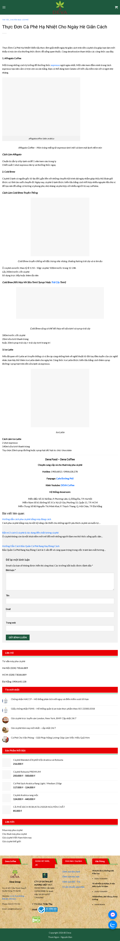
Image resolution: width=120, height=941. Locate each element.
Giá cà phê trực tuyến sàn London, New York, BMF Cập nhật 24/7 (43, 718)
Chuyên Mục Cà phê (19, 20)
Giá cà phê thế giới (11, 841)
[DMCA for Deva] (36, 919)
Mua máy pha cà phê (12, 830)
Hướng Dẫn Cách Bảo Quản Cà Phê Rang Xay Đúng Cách (30, 546)
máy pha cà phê (17, 661)
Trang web (11, 622)
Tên (7, 595)
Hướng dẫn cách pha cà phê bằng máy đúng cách (26, 519)
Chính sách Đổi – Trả (71, 882)
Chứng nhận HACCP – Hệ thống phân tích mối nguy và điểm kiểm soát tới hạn (50, 699)
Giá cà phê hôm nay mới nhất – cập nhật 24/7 (33, 727)
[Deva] (48, 909)
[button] (4, 7)
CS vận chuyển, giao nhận (73, 887)
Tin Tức (5, 20)
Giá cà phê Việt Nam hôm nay (17, 837)
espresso (55, 65)
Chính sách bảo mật (70, 876)
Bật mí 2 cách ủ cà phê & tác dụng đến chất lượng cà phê (30, 532)
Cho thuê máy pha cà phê (14, 833)
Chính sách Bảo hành (71, 871)
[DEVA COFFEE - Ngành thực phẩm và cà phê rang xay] (60, 7)
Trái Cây (55, 282)
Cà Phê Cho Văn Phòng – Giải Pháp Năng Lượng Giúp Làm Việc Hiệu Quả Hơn (50, 737)
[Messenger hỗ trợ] (112, 914)
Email (8, 609)
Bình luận (11, 570)
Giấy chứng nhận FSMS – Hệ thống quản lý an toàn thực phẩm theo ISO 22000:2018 (53, 708)
